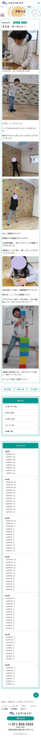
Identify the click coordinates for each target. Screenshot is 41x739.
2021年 (7, 634)
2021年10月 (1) (10, 642)
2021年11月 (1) (10, 640)
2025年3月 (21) (10, 506)
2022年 (7, 596)
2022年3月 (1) (10, 623)
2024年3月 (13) (10, 545)
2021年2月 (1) (10, 656)
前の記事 (7, 389)
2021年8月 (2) (10, 648)
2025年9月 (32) (10, 490)
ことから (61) (9, 419)
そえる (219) (9, 413)
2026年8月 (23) (10, 454)
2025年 (7, 479)
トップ (4, 706)
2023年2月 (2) (10, 587)
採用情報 (14, 709)
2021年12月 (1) (10, 637)
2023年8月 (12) (10, 570)
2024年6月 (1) (10, 537)
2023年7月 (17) (10, 573)
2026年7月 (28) (10, 457)
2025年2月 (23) (10, 509)
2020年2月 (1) (10, 684)
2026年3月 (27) (10, 468)
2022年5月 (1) (10, 617)
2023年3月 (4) (10, 584)
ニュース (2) (9, 425)
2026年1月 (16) (10, 473)
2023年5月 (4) (10, 578)
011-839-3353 (22, 724)
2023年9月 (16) (10, 568)
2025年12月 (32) (11, 482)
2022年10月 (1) (10, 604)
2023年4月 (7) (10, 581)
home (3, 702)
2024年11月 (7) (10, 523)
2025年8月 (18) (10, 493)
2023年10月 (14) (11, 565)
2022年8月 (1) (10, 609)
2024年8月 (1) (10, 532)
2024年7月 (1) (10, 534)
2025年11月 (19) (11, 485)
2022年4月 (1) (10, 620)
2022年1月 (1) (10, 628)
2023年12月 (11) (11, 559)
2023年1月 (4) (10, 589)
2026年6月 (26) (10, 459)
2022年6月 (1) (10, 614)
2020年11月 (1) (10, 670)
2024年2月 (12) (10, 548)
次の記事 (33, 389)
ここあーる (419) (11, 406)
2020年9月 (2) (10, 676)
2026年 (7, 451)
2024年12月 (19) (11, 521)
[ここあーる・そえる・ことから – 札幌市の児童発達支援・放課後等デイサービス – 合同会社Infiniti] (12, 3)
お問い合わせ (20, 718)
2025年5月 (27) (10, 501)
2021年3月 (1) (10, 653)
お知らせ (16, 22)
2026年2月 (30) (10, 470)
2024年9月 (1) (10, 529)
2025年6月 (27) (10, 498)
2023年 (7, 557)
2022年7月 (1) (10, 612)
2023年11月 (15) (11, 562)
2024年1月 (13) (10, 551)
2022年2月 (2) (10, 625)
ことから (33, 706)
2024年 (7, 518)
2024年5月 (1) (10, 540)
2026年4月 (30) (10, 465)
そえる (24, 22)
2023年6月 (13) (10, 576)
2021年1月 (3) (10, 659)
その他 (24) (9, 431)
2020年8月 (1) (10, 678)
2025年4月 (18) (10, 504)
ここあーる (14, 706)
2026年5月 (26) (10, 462)
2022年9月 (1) (10, 606)
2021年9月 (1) (10, 645)
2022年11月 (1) (10, 601)
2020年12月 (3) (10, 668)
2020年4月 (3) (10, 681)
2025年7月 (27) (10, 496)
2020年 (7, 665)
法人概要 (5, 709)
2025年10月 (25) (11, 487)
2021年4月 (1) (10, 650)
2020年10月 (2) (10, 673)
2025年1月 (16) (10, 512)
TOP (36, 695)
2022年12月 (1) (10, 598)
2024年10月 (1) (10, 526)
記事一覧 (20, 389)
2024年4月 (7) (10, 542)
